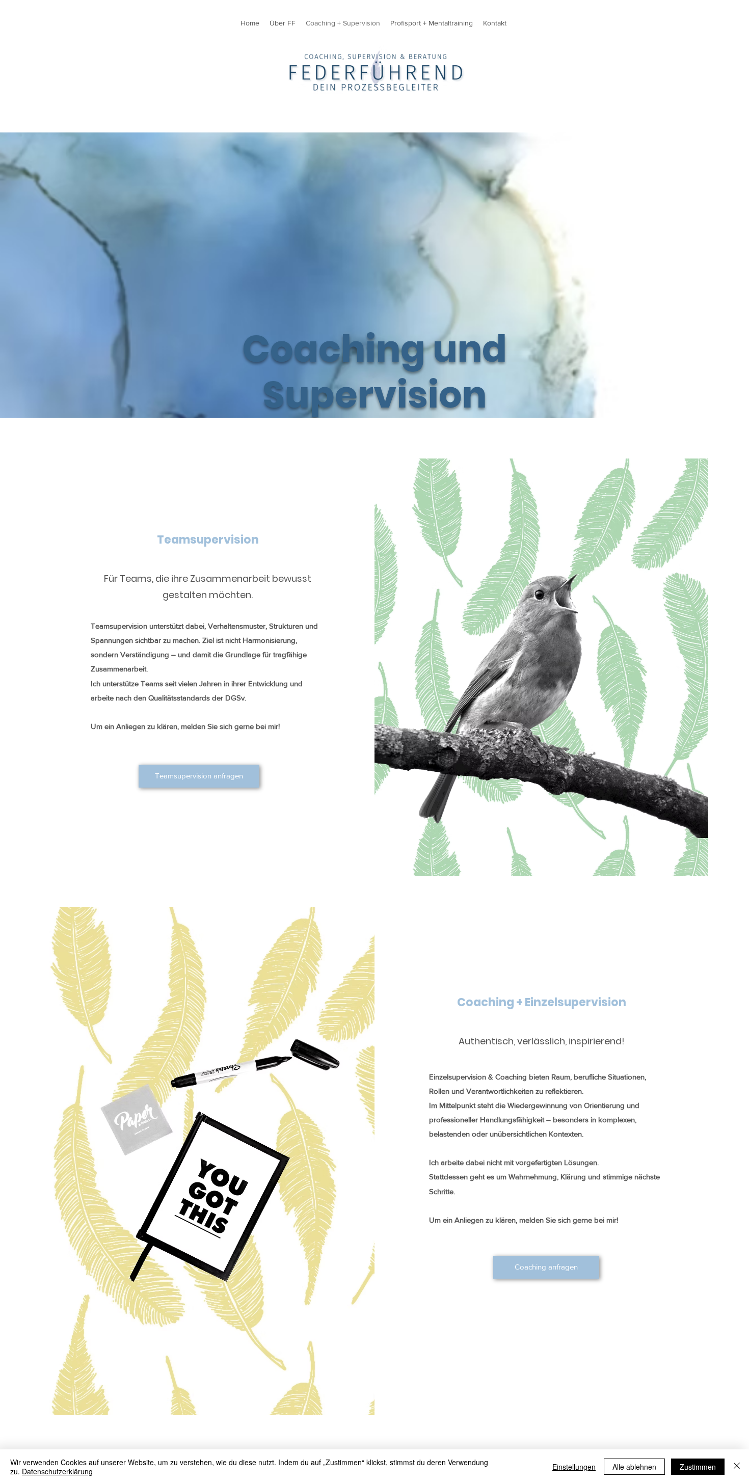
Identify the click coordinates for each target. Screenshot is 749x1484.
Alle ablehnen (634, 1467)
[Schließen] (737, 1467)
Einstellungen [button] (574, 1467)
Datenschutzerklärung (57, 1471)
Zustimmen (698, 1467)
